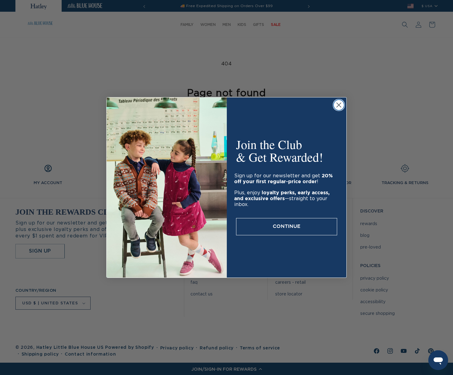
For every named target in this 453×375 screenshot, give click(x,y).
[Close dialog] (338, 105)
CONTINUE (286, 226)
